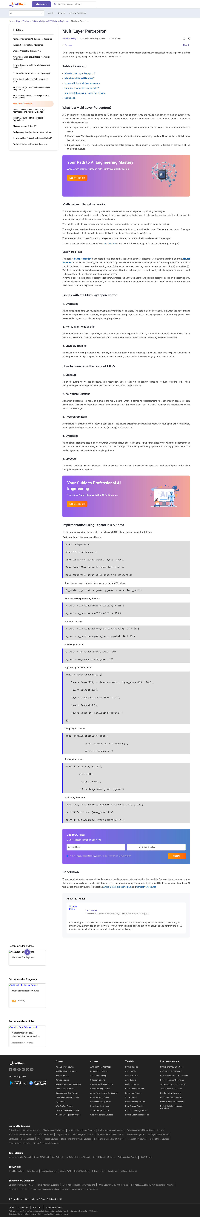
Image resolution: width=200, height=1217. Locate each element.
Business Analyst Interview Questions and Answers (152, 1185)
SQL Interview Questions (170, 1093)
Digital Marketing (81, 1171)
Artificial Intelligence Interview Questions (30, 144)
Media (12, 1208)
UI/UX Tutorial (146, 1157)
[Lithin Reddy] (75, 907)
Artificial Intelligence (128, 1171)
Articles (51, 13)
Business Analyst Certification (68, 1084)
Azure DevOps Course (99, 1110)
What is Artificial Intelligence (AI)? (27, 51)
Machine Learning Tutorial (20, 1157)
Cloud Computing (16, 1171)
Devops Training (62, 1080)
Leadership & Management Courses (109, 1139)
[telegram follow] (32, 1070)
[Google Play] (18, 1083)
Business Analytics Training (67, 1093)
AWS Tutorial (130, 1071)
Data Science (14, 1130)
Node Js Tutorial (132, 1084)
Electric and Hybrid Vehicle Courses (76, 1139)
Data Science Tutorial (134, 1106)
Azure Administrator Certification (104, 1093)
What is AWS (65, 1171)
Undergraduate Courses (158, 1134)
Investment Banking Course (67, 1097)
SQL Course (60, 1102)
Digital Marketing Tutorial (103, 1157)
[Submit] (55, 4)
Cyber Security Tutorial (134, 1089)
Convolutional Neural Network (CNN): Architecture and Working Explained (28, 111)
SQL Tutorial (57, 1157)
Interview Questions (77, 13)
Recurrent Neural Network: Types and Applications (28, 119)
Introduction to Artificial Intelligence (28, 45)
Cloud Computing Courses (136, 1110)
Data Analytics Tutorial (127, 1157)
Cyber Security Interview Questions (113, 1185)
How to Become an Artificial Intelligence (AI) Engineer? (31, 66)
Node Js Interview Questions (172, 1102)
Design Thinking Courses (19, 1143)
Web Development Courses (101, 1115)
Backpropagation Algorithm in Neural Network (32, 132)
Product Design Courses (47, 1139)
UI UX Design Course (98, 1071)
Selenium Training (97, 1080)
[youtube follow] (23, 1070)
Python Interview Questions (172, 1067)
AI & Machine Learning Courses (82, 1130)
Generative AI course (146, 887)
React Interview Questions (171, 1097)
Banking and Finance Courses (21, 1139)
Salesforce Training (98, 1076)
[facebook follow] (11, 1070)
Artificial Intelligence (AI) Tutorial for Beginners (50, 21)
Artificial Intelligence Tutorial (78, 1157)
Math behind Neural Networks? (79, 78)
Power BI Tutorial (41, 1157)
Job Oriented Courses (44, 1134)
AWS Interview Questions (170, 1071)
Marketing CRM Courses (83, 1134)
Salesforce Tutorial (133, 1093)
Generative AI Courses (159, 1139)
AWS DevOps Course (64, 1106)
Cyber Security (98, 1171)
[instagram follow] (28, 1070)
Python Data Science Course (137, 1115)
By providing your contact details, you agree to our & (100, 856)
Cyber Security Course (99, 1097)
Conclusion (70, 98)
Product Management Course (68, 1115)
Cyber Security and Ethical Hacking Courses (145, 1130)
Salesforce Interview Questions (173, 1084)
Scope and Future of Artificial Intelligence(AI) (31, 73)
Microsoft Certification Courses (46, 1143)
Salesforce (112, 1171)
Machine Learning (49, 1171)
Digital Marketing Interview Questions (171, 1107)
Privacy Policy (125, 856)
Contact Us (23, 1208)
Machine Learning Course (66, 1071)
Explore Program (77, 178)
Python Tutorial (131, 1067)
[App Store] (37, 1083)
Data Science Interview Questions (174, 1076)
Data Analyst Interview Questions (45, 1189)
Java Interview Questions (171, 1089)
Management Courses (137, 1139)
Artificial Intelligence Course (102, 1084)
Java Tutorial (130, 1080)
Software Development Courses (110, 1134)
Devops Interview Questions (172, 1080)
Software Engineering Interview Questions (80, 1189)
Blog (18, 21)
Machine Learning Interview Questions (79, 1185)
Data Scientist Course (65, 1067)
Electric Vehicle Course (99, 1106)
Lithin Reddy (70, 39)
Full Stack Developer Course (67, 1110)
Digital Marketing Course (100, 1102)
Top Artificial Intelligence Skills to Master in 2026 (31, 80)
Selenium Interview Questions (21, 1185)
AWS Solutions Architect (100, 1067)
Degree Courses (63, 1134)
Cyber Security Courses (65, 1089)
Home (11, 21)
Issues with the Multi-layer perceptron (82, 83)
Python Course (62, 1076)
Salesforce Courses (31, 1130)
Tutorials (61, 13)
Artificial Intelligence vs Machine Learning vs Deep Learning (31, 88)
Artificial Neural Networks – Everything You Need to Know (31, 96)
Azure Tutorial (131, 1097)
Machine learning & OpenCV (24, 126)
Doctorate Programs (136, 1134)
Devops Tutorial (131, 1076)
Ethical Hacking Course (100, 1089)
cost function (109, 243)
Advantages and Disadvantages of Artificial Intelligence (31, 58)
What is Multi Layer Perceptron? (80, 73)
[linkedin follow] (19, 1070)
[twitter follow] (15, 1070)
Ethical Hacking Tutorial (135, 1102)
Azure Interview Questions (48, 1185)
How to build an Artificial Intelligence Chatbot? (32, 138)
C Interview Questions (18, 1189)
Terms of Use (113, 856)
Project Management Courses (110, 1130)
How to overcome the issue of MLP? (82, 88)
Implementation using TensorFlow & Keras (85, 93)
